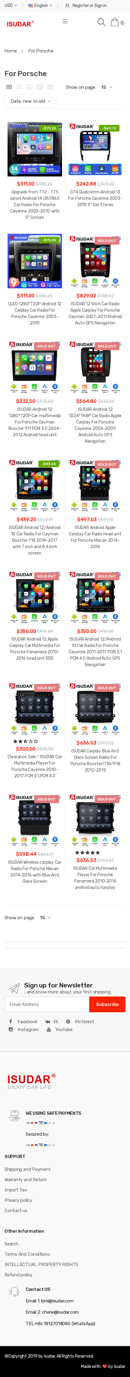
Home (11, 51)
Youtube (63, 1029)
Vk (55, 1021)
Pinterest (84, 1021)
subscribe (107, 1004)
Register (81, 5)
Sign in (100, 5)
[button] (25, 741)
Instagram (27, 1029)
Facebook (26, 1021)
